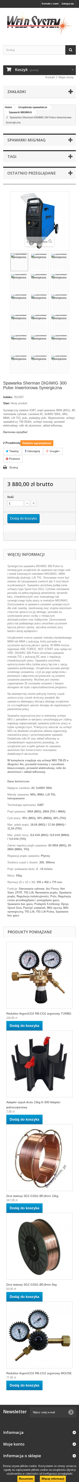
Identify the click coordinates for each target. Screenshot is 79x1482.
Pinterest (14, 458)
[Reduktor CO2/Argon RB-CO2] (39, 975)
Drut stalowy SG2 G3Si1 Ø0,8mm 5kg (31, 1284)
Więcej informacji (53, 1478)
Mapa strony (66, 77)
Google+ (54, 451)
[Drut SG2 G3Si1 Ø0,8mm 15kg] (39, 1157)
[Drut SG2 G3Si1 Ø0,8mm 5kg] (39, 1246)
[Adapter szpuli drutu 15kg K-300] (39, 1063)
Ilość (10, 497)
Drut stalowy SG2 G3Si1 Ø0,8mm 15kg (32, 1196)
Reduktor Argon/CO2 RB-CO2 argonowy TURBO (38, 1013)
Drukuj (13, 467)
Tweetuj (13, 451)
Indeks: (8, 397)
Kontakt (50, 77)
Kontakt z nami (50, 3)
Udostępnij (33, 451)
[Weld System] (39, 23)
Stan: (6, 403)
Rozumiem (26, 1478)
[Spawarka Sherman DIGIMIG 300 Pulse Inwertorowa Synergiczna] (19, 262)
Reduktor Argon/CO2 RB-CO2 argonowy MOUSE (39, 1373)
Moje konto (13, 1444)
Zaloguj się (68, 3)
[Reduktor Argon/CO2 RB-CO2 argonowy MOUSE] (39, 1335)
